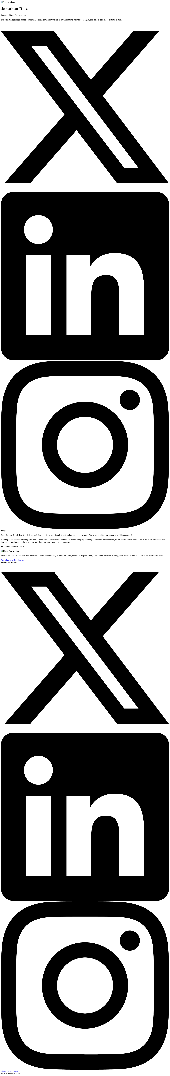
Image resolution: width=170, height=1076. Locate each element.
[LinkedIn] (85, 359)
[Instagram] (85, 528)
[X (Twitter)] (85, 191)
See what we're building (12, 560)
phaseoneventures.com (10, 1071)
